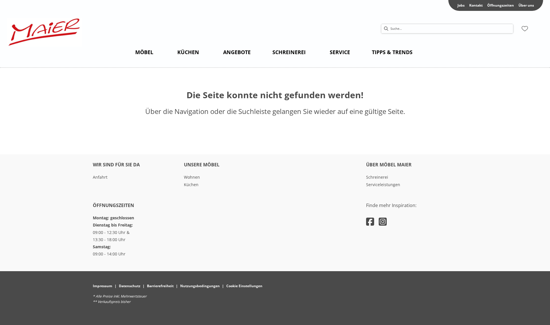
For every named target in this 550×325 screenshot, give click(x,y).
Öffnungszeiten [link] (500, 5)
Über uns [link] (526, 5)
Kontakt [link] (476, 5)
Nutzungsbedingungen (200, 285)
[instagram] (383, 221)
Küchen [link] (191, 184)
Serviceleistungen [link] (383, 184)
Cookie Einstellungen (244, 285)
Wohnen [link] (192, 177)
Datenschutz (129, 285)
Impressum (102, 285)
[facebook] (370, 221)
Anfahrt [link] (100, 177)
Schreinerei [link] (377, 177)
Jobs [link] (461, 5)
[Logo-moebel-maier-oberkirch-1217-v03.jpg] (44, 32)
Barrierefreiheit (160, 285)
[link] (144, 52)
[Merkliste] (524, 28)
